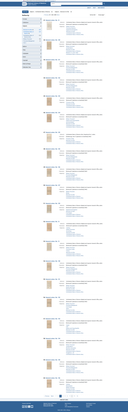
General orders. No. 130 (53, 261)
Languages (25, 53)
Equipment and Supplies (71, 29)
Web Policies (68, 403)
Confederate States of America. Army (75, 34)
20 (101, 14)
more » (24, 42)
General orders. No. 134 (53, 338)
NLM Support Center (91, 403)
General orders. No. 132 (53, 297)
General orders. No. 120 (53, 40)
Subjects (25, 26)
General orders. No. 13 (52, 221)
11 (74, 396)
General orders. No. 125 (53, 132)
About (89, 7)
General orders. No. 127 (53, 185)
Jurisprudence (69, 48)
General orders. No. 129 (53, 203)
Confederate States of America (73, 33)
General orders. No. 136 (53, 378)
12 (77, 396)
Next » (58, 14)
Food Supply (69, 213)
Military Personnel (70, 26)
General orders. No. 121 (53, 60)
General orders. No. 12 (52, 20)
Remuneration (69, 386)
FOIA (66, 405)
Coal (67, 326)
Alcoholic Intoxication (71, 348)
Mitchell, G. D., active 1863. (72, 52)
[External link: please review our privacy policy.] (23, 406)
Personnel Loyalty (70, 249)
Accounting (68, 231)
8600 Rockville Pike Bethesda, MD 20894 (48, 405)
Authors (25, 46)
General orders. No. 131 (53, 279)
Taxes (67, 308)
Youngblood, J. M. (70, 352)
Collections (25, 22)
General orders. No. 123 (53, 96)
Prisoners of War (70, 102)
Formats (25, 19)
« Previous (46, 14)
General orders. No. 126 (53, 167)
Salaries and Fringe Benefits (72, 120)
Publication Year (27, 67)
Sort (92, 14)
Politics (68, 250)
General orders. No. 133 (53, 319)
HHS (64, 410)
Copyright (25, 60)
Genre (24, 56)
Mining (67, 193)
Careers (88, 406)
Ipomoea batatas (70, 122)
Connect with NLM (26, 403)
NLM (59, 410)
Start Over (25, 11)
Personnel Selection (71, 28)
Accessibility (89, 405)
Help (94, 7)
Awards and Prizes (70, 287)
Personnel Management (71, 67)
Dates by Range (26, 63)
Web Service (101, 7)
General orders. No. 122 (53, 78)
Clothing (68, 228)
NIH (62, 410)
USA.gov (68, 410)
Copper (67, 325)
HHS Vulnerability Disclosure (71, 406)
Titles (24, 50)
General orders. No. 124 (53, 112)
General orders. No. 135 (53, 360)
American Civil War (70, 31)
